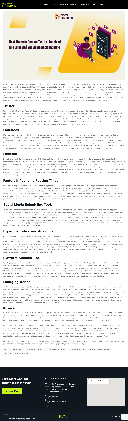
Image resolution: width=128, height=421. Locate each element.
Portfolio (84, 5)
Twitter (22, 119)
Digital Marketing (16, 349)
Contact (100, 5)
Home (46, 5)
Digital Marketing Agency (34, 349)
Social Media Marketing (77, 349)
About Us (54, 5)
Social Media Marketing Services (16, 353)
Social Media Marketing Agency (99, 349)
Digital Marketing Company (56, 349)
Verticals (73, 5)
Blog (93, 5)
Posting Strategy (62, 210)
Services (63, 5)
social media (100, 100)
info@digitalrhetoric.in (57, 401)
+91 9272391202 (55, 396)
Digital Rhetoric (98, 331)
